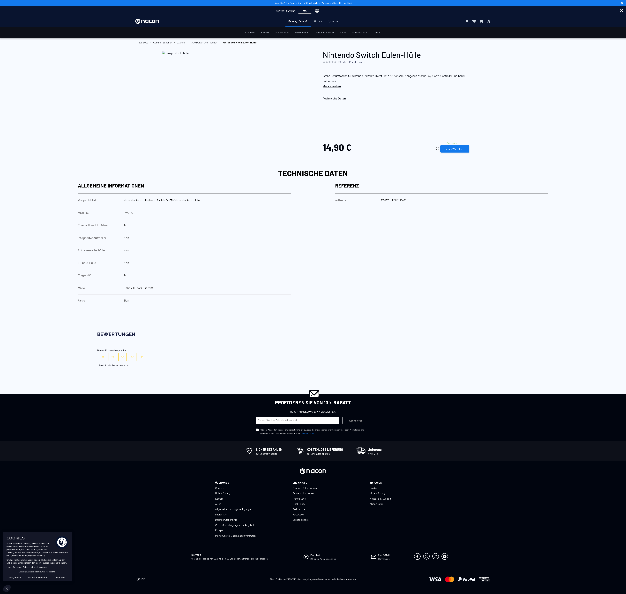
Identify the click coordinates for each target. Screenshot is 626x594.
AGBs (218, 504)
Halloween (298, 514)
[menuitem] (298, 21)
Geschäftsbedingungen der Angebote (235, 525)
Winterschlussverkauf (304, 493)
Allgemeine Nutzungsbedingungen (233, 509)
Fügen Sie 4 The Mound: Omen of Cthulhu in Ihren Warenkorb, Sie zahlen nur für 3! (313, 2)
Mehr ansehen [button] (332, 86)
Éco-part (219, 530)
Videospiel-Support (380, 498)
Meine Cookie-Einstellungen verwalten (235, 536)
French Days (299, 498)
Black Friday (299, 504)
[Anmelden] (489, 21)
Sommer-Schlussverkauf (305, 488)
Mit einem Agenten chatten (323, 558)
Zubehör (181, 42)
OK (304, 10)
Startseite (143, 42)
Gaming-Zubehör (162, 42)
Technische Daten (334, 98)
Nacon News (376, 504)
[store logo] (147, 21)
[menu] (313, 21)
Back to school (300, 520)
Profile (373, 488)
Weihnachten (299, 509)
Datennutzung (307, 433)
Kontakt (219, 498)
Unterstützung (222, 493)
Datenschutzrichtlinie (226, 520)
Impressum (221, 514)
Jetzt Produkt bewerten (355, 62)
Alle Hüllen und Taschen (204, 42)
